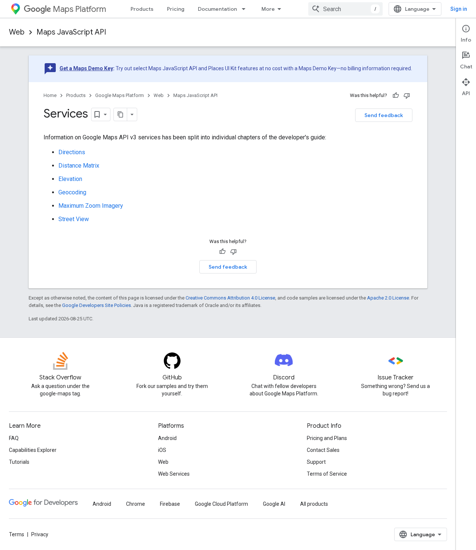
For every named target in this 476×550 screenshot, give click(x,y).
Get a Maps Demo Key (86, 68)
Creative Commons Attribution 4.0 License (230, 298)
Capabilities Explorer (33, 450)
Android (167, 438)
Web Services (174, 474)
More (268, 9)
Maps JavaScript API (71, 32)
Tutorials (19, 462)
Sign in (458, 9)
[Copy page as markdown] (120, 114)
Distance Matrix (78, 165)
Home (50, 95)
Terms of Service (327, 474)
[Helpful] (395, 95)
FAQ (14, 438)
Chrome (135, 504)
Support (316, 462)
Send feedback (383, 115)
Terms (16, 534)
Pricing (175, 9)
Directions (71, 152)
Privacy (39, 534)
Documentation (217, 9)
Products (142, 9)
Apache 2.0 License (388, 298)
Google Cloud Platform (221, 504)
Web (17, 32)
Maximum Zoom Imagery (90, 205)
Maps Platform (79, 9)
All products (314, 504)
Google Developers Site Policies (96, 305)
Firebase (170, 504)
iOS (162, 450)
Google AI (274, 504)
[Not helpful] (406, 95)
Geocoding (72, 192)
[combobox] (345, 9)
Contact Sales (323, 450)
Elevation (70, 178)
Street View (73, 219)
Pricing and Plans (327, 438)
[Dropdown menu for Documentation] (246, 9)
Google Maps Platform (119, 95)
